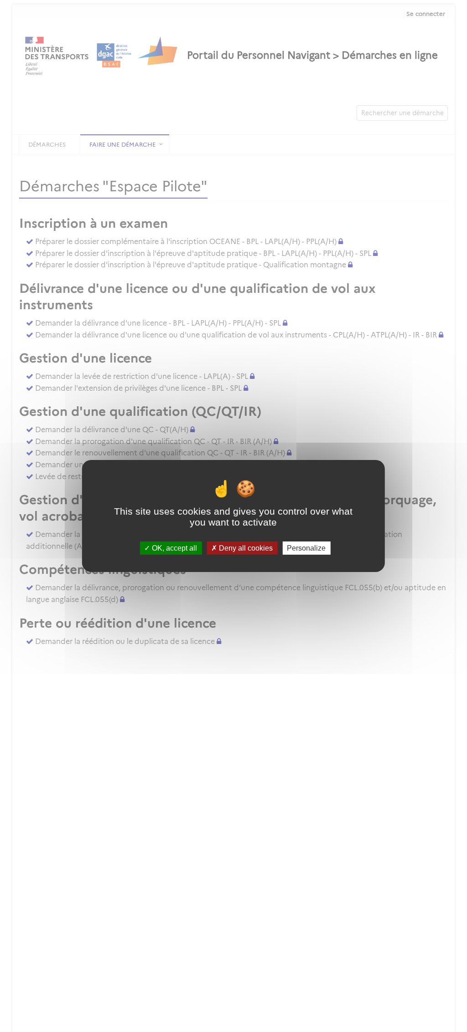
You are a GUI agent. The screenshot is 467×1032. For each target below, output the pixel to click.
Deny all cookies (245, 548)
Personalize (306, 548)
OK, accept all (173, 548)
